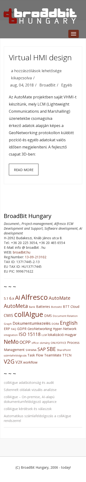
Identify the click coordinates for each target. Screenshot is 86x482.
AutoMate (59, 298)
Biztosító (56, 307)
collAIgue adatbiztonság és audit (29, 382)
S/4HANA (31, 350)
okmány (45, 343)
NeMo (11, 341)
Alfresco (34, 297)
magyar (70, 334)
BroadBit (47, 85)
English (69, 322)
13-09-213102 (35, 257)
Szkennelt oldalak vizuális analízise (30, 389)
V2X (19, 362)
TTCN (66, 355)
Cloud (74, 306)
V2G (9, 361)
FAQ (13, 329)
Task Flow (35, 355)
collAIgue (28, 314)
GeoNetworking (39, 328)
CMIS (8, 315)
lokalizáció (56, 334)
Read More (23, 169)
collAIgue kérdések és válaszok (28, 408)
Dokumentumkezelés (32, 323)
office (35, 343)
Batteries (43, 306)
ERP (7, 328)
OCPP (25, 342)
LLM (44, 335)
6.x (11, 298)
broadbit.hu (21, 252)
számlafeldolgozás (15, 355)
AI (17, 297)
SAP (42, 349)
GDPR (22, 328)
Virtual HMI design (40, 57)
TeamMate (52, 355)
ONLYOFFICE (58, 343)
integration (11, 335)
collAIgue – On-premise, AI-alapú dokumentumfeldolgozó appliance (30, 399)
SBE (51, 348)
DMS (48, 315)
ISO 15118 (30, 334)
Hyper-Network (64, 328)
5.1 (6, 298)
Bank (32, 307)
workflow (30, 362)
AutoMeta (16, 305)
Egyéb (66, 85)
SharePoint (64, 350)
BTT (66, 306)
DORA (55, 323)
